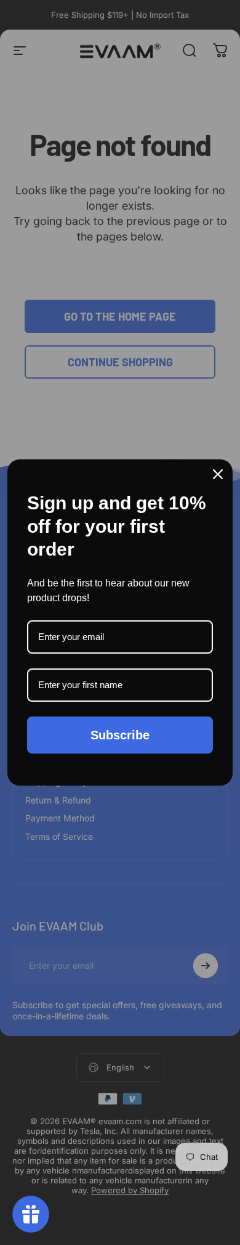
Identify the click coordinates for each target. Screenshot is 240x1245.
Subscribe (120, 735)
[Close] (218, 474)
